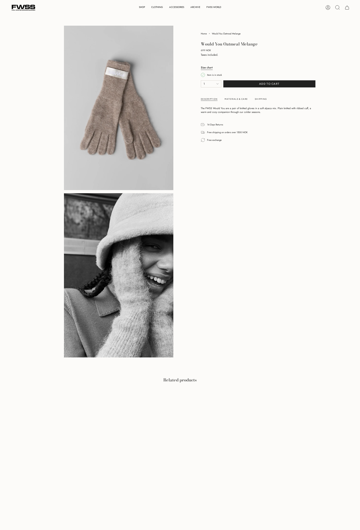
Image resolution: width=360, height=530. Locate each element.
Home (204, 33)
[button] (142, 7)
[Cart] (347, 7)
